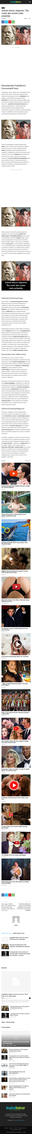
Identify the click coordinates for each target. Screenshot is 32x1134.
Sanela (4, 18)
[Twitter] (6, 21)
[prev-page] (2, 959)
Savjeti (6, 5)
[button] (30, 2)
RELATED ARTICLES (6, 933)
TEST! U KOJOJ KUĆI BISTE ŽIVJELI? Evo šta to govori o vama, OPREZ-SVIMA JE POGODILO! (19, 1065)
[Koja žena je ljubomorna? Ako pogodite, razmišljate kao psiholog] (5, 946)
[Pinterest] (9, 21)
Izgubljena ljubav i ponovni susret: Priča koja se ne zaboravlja (14, 995)
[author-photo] (16, 923)
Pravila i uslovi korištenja (16, 1129)
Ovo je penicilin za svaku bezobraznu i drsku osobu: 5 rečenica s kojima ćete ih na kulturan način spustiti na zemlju (19, 1080)
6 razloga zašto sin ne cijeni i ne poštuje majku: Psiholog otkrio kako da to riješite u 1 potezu (20, 953)
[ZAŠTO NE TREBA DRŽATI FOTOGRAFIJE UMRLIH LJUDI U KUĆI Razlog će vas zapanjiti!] (4, 1087)
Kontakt (11, 1128)
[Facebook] (2, 21)
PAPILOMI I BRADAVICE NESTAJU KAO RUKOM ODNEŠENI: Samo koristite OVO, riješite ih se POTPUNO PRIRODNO (24, 907)
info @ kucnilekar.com (18, 1120)
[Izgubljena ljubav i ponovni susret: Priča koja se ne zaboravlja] (5, 939)
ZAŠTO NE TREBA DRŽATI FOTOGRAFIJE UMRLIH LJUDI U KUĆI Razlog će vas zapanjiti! (19, 1088)
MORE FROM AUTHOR (18, 933)
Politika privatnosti (22, 1128)
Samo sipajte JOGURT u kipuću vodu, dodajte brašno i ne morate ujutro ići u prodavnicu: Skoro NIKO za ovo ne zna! (8, 907)
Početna (6, 1128)
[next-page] (5, 959)
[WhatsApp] (13, 21)
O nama (15, 1128)
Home (2, 5)
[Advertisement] (16, 64)
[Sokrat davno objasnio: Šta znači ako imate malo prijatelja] (4, 1095)
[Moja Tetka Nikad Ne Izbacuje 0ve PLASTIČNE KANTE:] (4, 1073)
